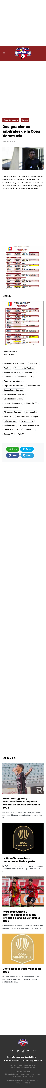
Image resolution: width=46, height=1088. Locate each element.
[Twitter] (12, 1050)
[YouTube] (28, 1050)
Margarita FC (31, 403)
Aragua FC (34, 363)
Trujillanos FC (9, 425)
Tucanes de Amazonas (29, 425)
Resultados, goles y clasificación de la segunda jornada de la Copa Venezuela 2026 (21, 803)
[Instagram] (23, 1050)
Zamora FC (8, 434)
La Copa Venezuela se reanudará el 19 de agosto (18, 860)
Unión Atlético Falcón (13, 430)
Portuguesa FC (27, 421)
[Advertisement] (23, 23)
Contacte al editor (12, 1060)
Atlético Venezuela (12, 372)
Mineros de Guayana (12, 412)
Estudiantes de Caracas (14, 394)
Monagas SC (31, 412)
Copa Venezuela (11, 120)
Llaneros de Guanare (13, 403)
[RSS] (34, 1050)
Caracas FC (9, 377)
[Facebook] (18, 1050)
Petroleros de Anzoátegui (27, 416)
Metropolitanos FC (11, 408)
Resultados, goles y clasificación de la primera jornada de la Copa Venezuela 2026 (21, 916)
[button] (3, 53)
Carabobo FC (29, 372)
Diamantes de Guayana (13, 390)
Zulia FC (21, 434)
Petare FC (8, 416)
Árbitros (7, 368)
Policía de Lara (10, 421)
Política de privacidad (32, 1060)
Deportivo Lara (34, 386)
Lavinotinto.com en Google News (21, 1057)
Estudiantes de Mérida (13, 399)
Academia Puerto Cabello (14, 363)
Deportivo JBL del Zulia (13, 386)
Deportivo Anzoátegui (13, 381)
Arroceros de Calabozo (24, 368)
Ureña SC (30, 430)
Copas (25, 120)
